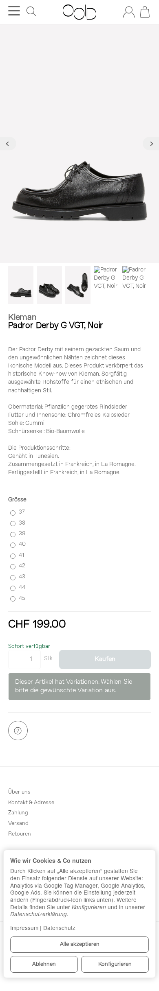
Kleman (22, 317)
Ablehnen (44, 964)
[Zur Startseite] (79, 12)
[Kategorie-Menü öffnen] (14, 11)
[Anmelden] (129, 12)
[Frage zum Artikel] (18, 730)
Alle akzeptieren (79, 944)
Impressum (24, 927)
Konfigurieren (115, 964)
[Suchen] (31, 11)
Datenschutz (59, 927)
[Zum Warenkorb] (145, 12)
